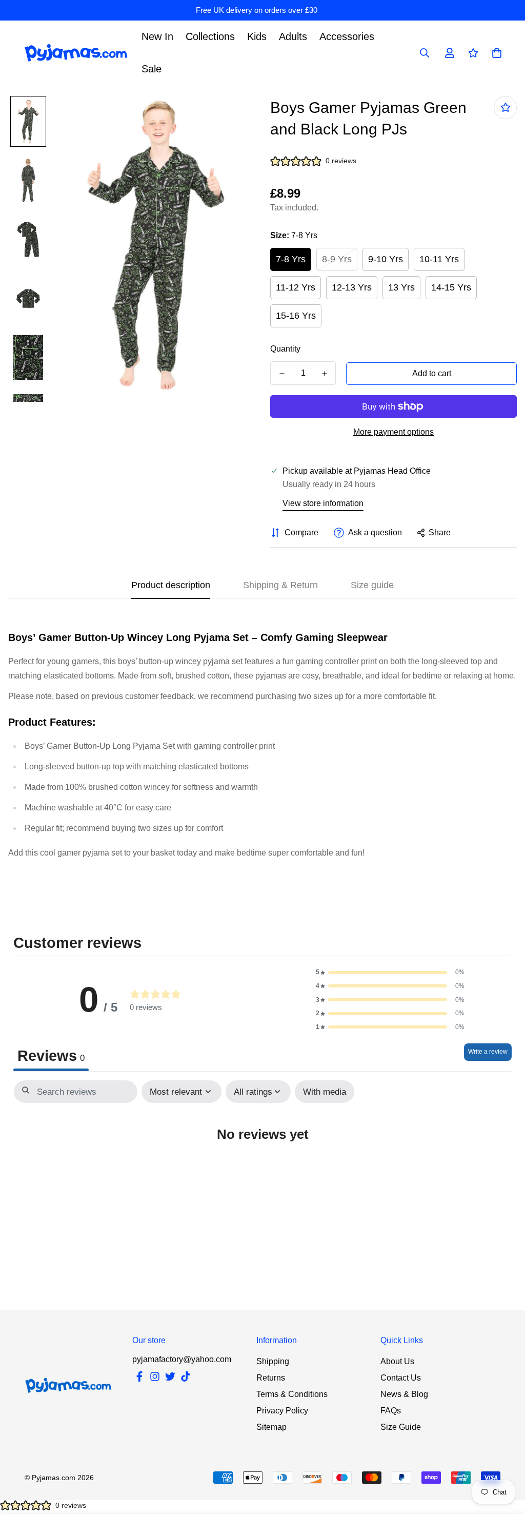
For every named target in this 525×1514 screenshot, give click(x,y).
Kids (257, 36)
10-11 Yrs (439, 259)
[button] (390, 972)
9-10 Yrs (385, 259)
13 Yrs (401, 287)
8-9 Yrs (337, 259)
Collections (210, 36)
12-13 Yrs (352, 287)
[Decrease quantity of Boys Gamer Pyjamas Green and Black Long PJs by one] (282, 373)
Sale (151, 68)
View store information (323, 503)
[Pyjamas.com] (76, 53)
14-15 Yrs (451, 287)
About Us (397, 1361)
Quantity (285, 348)
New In (157, 36)
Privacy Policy (282, 1410)
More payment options (393, 432)
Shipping (272, 1361)
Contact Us (400, 1377)
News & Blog (404, 1394)
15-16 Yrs (296, 315)
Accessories (346, 36)
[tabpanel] (262, 1164)
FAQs (390, 1410)
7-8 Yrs (291, 259)
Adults (293, 36)
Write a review (488, 1051)
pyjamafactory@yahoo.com (181, 1359)
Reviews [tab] (51, 1055)
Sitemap (271, 1427)
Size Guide (400, 1427)
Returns (270, 1377)
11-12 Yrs (295, 287)
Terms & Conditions (292, 1394)
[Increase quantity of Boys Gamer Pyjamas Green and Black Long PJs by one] (324, 373)
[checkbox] (324, 1091)
